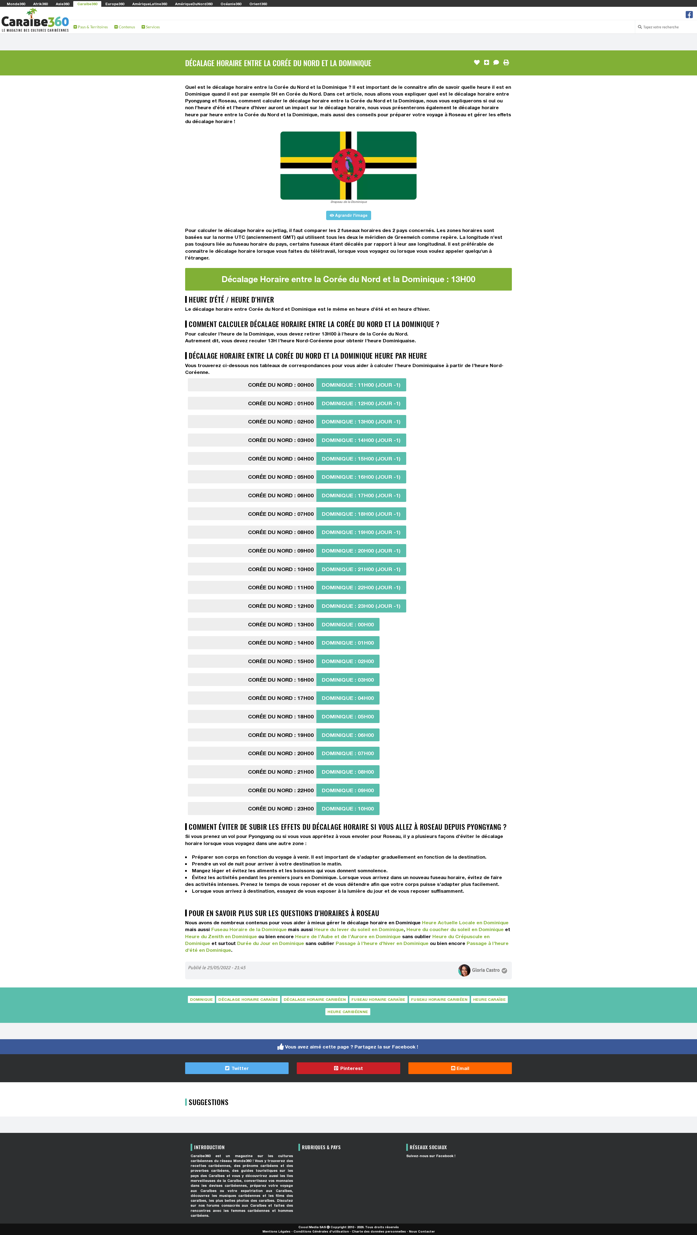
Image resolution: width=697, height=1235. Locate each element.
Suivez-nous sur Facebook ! (431, 1156)
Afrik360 (40, 4)
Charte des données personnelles (379, 1231)
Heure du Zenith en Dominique (221, 936)
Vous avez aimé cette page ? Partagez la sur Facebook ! (352, 1047)
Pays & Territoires (92, 27)
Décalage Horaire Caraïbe (248, 999)
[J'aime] (477, 63)
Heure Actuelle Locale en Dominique (465, 922)
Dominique (201, 999)
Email (462, 1068)
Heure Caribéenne (348, 1012)
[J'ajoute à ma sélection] (486, 63)
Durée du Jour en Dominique (270, 943)
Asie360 (62, 4)
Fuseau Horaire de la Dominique (249, 929)
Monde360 (16, 4)
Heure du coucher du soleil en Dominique (455, 929)
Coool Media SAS (312, 1227)
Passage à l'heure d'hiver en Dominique (382, 943)
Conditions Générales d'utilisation (321, 1231)
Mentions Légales (276, 1231)
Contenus (126, 27)
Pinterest (351, 1068)
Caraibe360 (87, 4)
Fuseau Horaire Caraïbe (378, 999)
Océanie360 (231, 4)
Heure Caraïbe (489, 999)
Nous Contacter (422, 1231)
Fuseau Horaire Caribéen (439, 999)
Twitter (239, 1068)
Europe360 (114, 4)
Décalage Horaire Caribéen (315, 999)
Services (152, 27)
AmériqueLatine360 (149, 4)
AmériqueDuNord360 (193, 4)
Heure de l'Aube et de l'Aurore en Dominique (348, 936)
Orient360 (258, 4)
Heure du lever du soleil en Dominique (359, 929)
